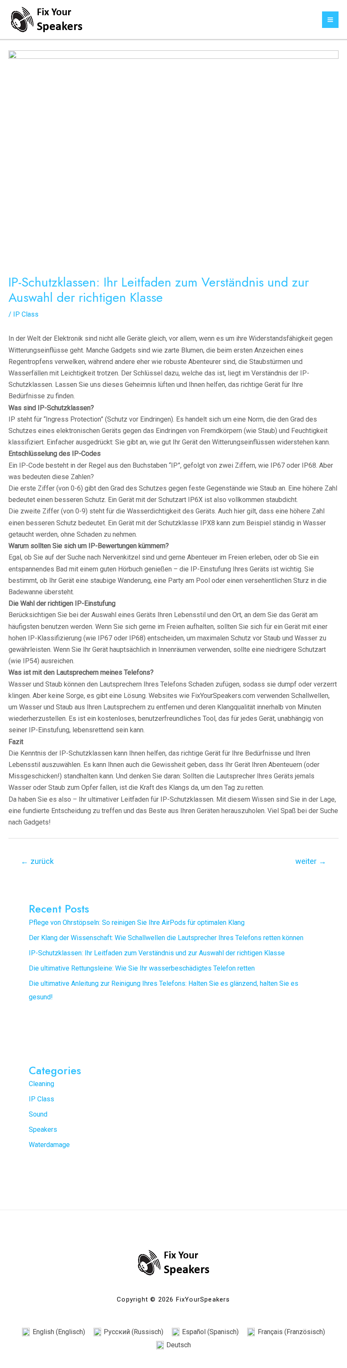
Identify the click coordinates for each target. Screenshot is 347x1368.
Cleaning (41, 1084)
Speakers (43, 1129)
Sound (38, 1114)
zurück (37, 861)
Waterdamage (49, 1145)
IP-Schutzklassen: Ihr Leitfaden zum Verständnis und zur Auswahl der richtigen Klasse (157, 953)
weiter (310, 861)
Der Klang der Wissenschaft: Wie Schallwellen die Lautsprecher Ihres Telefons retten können (166, 938)
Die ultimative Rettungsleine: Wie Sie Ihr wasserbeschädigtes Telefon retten (142, 968)
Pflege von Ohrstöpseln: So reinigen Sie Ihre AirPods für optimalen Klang (137, 922)
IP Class (26, 314)
